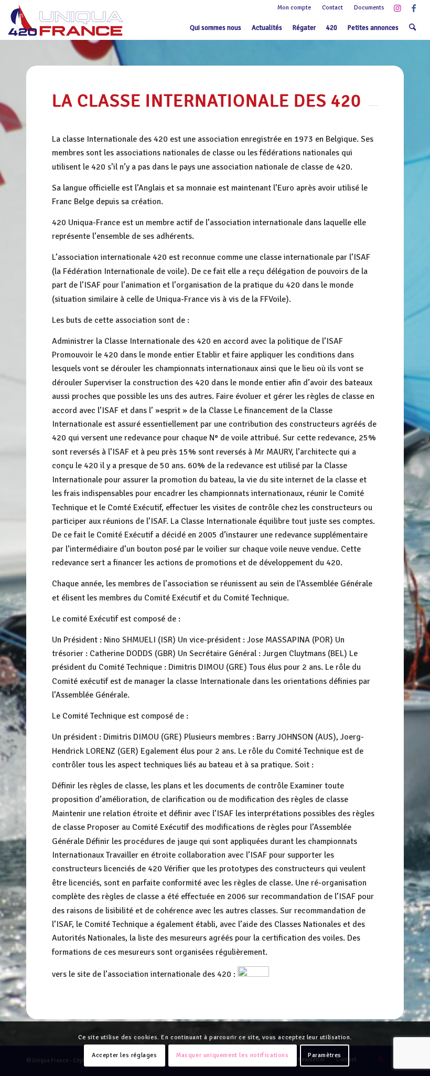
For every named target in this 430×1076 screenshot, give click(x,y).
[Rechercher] (412, 27)
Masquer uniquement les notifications (232, 1055)
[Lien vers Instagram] (397, 8)
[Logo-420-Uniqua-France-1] (65, 20)
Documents (369, 8)
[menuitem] (294, 7)
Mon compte (294, 8)
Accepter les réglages (124, 1055)
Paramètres (324, 1055)
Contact (332, 8)
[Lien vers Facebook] (414, 8)
